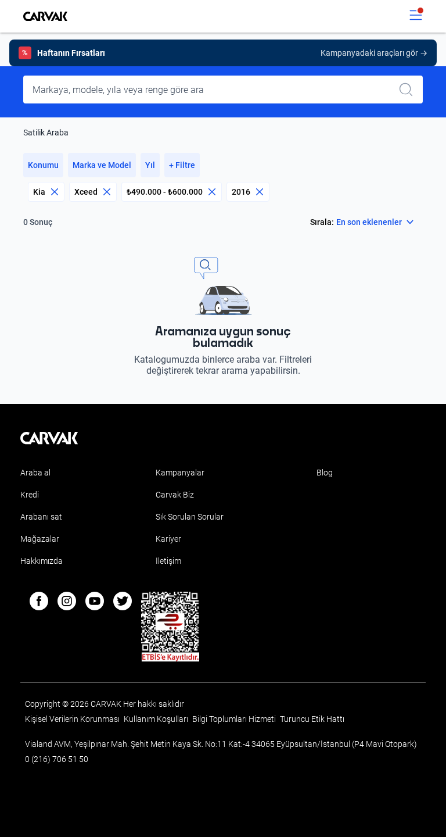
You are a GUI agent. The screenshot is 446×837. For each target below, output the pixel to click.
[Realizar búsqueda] (409, 89)
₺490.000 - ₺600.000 (165, 191)
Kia (39, 191)
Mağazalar (39, 538)
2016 (241, 191)
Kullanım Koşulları (157, 719)
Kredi (29, 494)
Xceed (86, 191)
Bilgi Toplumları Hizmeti (235, 719)
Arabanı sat (41, 516)
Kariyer (168, 538)
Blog (324, 472)
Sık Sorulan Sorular (190, 516)
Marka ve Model (102, 165)
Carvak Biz (175, 494)
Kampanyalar (180, 472)
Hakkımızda (41, 561)
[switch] (416, 16)
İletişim (168, 561)
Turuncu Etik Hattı (312, 719)
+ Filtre (182, 165)
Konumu (43, 165)
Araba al (35, 472)
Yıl (150, 165)
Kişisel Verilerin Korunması (73, 719)
